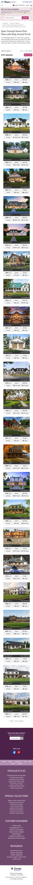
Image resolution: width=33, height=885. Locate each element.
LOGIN (27, 5)
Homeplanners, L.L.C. (16, 828)
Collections (17, 762)
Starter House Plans (16, 811)
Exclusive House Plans (16, 803)
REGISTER (22, 5)
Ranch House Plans (16, 784)
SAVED (16, 5)
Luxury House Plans (16, 807)
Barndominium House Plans (16, 775)
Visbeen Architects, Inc (16, 836)
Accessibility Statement (16, 879)
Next (30, 51)
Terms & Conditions (17, 12)
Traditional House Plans (16, 786)
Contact (19, 764)
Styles (10, 762)
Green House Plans (16, 805)
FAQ (30, 762)
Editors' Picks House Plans (16, 800)
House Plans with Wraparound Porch (12, 25)
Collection (5, 23)
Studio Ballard (16, 834)
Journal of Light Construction (16, 857)
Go (22, 738)
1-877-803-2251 (27, 2)
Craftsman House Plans (16, 780)
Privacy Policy (9, 877)
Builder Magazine (16, 855)
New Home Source (16, 851)
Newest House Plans (16, 809)
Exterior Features (15, 23)
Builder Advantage (16, 853)
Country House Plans (16, 778)
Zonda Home (16, 859)
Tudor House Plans (16, 788)
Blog (25, 762)
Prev (21, 51)
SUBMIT (25, 18)
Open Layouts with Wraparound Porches (14, 26)
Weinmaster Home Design (16, 838)
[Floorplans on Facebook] (14, 752)
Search (4, 762)
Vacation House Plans (16, 813)
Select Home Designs (16, 830)
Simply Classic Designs (16, 832)
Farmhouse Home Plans (16, 782)
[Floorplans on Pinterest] (19, 752)
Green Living (16, 826)
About (13, 764)
